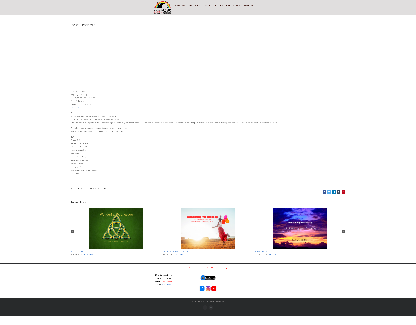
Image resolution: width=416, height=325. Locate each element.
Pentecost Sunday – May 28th (175, 251)
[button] (258, 5)
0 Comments (88, 254)
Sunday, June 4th (78, 251)
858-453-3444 (166, 281)
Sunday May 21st (261, 251)
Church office (166, 285)
